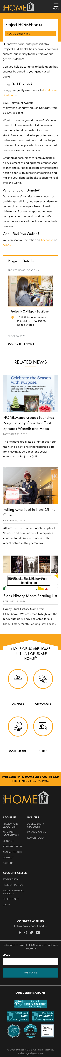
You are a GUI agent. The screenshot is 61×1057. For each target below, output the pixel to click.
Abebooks (47, 240)
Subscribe (30, 972)
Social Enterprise (21, 343)
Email (6, 955)
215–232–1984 (38, 781)
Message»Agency (29, 1053)
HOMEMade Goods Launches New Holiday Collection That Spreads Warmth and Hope (28, 423)
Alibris (7, 245)
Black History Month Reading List (30, 595)
